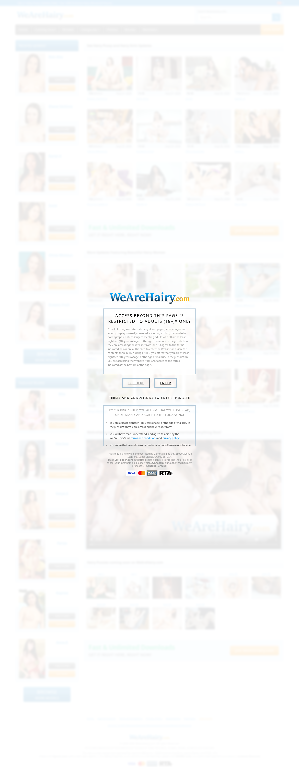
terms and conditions (144, 438)
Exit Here (136, 383)
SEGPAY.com (156, 462)
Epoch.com (126, 459)
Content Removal (156, 465)
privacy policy (171, 438)
